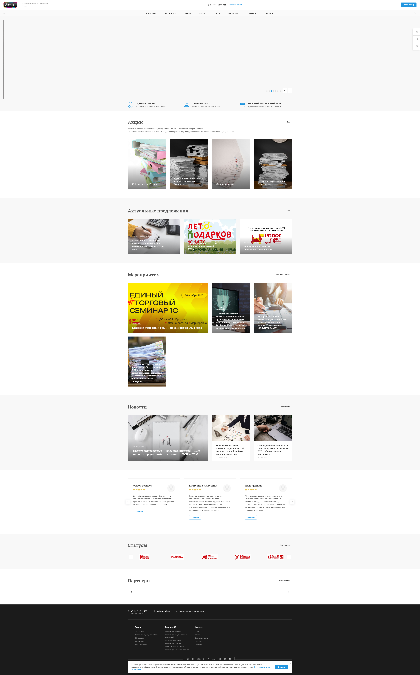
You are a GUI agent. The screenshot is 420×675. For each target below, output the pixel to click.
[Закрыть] (290, 663)
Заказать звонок (235, 5)
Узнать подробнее (138, 71)
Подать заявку (408, 5)
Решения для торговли (173, 643)
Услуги (138, 627)
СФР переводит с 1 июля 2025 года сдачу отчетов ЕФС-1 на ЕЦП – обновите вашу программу (273, 449)
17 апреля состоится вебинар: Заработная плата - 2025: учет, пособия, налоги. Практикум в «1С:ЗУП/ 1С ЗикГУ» (272, 322)
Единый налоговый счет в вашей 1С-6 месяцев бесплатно (188, 181)
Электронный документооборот (146, 635)
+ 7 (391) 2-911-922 (218, 5)
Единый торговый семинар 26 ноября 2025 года (167, 328)
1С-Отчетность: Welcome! (145, 184)
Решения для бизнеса (173, 632)
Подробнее (139, 511)
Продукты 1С (170, 627)
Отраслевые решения (173, 640)
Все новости (285, 407)
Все (288, 122)
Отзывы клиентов (201, 638)
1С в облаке (139, 632)
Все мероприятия (283, 275)
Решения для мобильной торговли (177, 650)
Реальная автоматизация (174, 647)
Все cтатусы (285, 545)
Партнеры (198, 641)
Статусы (198, 635)
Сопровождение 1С (142, 644)
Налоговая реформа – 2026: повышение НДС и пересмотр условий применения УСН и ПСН (166, 452)
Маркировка (139, 638)
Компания (199, 627)
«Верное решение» (226, 184)
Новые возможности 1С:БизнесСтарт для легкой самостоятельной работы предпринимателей (230, 449)
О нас (197, 632)
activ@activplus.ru (163, 611)
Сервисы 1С (139, 641)
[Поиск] (415, 13)
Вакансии (198, 644)
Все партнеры (284, 580)
